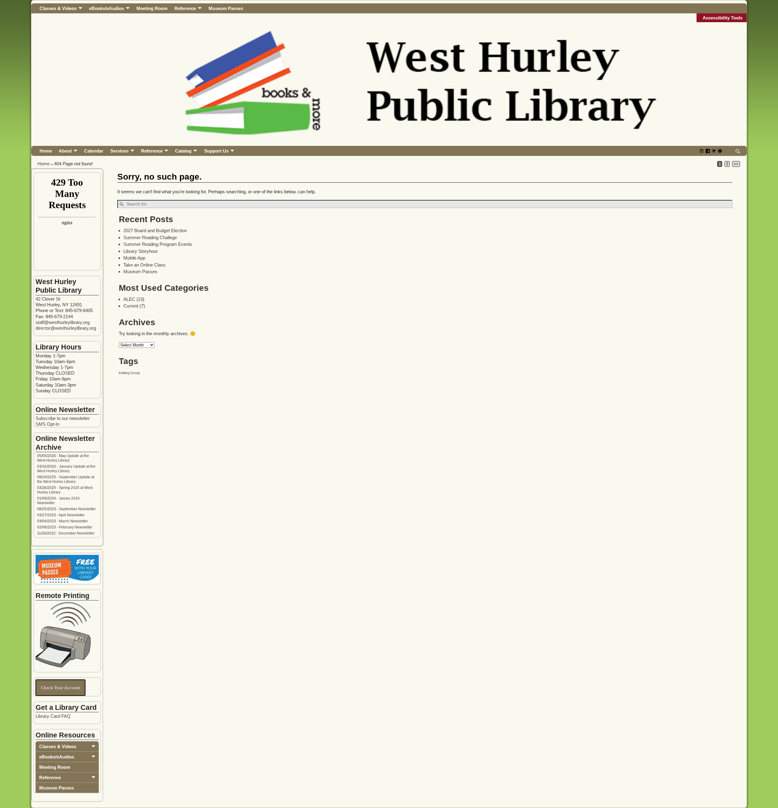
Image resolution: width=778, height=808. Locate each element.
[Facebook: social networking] (707, 150)
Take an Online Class (144, 264)
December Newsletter (77, 533)
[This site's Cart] (713, 150)
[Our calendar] (701, 150)
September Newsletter (77, 509)
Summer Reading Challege (150, 237)
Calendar (93, 150)
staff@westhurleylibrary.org (63, 322)
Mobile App (134, 257)
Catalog (183, 150)
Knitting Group (129, 373)
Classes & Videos (58, 8)
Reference (185, 8)
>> (736, 164)
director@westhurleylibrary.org (66, 328)
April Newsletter (72, 515)
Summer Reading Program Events (157, 244)
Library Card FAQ (53, 716)
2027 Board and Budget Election (155, 230)
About (65, 150)
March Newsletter (73, 521)
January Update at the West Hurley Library (66, 468)
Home (46, 150)
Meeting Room (151, 8)
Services (119, 150)
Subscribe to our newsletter (63, 418)
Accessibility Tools (722, 17)
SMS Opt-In (47, 424)
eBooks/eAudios (106, 8)
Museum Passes (225, 8)
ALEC (129, 299)
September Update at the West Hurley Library (65, 479)
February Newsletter (75, 527)
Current (130, 305)
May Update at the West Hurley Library (63, 458)
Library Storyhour (140, 251)
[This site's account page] (720, 150)
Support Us (216, 150)
